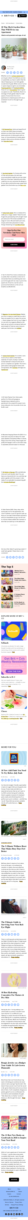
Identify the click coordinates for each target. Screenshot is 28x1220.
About (9, 1189)
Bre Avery (5, 777)
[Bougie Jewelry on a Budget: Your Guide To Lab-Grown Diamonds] (14, 1050)
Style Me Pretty (8, 141)
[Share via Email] (18, 72)
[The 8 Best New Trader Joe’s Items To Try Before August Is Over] (7, 581)
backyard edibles (19, 88)
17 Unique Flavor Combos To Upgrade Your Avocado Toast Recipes (19, 595)
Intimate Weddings (9, 482)
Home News (19, 23)
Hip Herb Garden (7, 173)
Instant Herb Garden (8, 356)
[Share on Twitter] (14, 72)
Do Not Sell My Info (14, 1196)
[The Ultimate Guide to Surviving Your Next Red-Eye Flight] (14, 906)
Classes (4, 711)
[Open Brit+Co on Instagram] (11, 1214)
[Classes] (14, 699)
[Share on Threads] (21, 72)
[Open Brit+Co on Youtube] (14, 1214)
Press (19, 1189)
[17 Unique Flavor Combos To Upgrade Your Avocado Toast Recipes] (7, 597)
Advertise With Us (10, 1191)
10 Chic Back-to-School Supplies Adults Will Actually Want (19, 603)
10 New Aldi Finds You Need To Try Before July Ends (13, 771)
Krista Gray (5, 931)
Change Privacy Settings (17, 1204)
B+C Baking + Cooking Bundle (10, 718)
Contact (19, 1194)
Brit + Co (23, 185)
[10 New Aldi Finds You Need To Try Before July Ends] (14, 758)
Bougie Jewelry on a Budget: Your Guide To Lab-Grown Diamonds (13, 1065)
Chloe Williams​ (6, 1144)
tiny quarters (13, 90)
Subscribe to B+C (8, 677)
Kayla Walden (6, 1001)
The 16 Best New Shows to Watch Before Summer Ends (19, 587)
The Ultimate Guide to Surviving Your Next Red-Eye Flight (12, 924)
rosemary (14, 367)
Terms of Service (9, 1202)
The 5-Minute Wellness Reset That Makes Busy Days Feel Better (13, 848)
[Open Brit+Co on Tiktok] (19, 1214)
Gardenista (4, 369)
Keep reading (15, 957)
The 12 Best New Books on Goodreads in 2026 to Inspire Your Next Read (13, 1137)
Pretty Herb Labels (7, 213)
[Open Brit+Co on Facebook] (6, 1214)
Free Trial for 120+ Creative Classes (12, 12)
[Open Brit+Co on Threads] (17, 1214)
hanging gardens (6, 88)
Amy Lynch (11, 66)
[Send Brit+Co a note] (22, 1214)
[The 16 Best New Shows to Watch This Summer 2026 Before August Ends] (7, 589)
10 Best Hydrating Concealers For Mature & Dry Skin (12, 995)
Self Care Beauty (10, 23)
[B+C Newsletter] (14, 665)
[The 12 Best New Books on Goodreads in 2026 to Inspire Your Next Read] (14, 1123)
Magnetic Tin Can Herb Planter (11, 314)
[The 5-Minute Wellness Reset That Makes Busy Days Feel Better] (14, 828)
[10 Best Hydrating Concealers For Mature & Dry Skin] (14, 980)
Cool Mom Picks (19, 225)
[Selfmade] (14, 631)
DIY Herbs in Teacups (8, 472)
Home (2, 23)
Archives (7, 1204)
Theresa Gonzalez (7, 855)
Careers (9, 1194)
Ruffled (19, 328)
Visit (13, 652)
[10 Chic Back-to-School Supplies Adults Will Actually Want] (7, 605)
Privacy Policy (18, 1202)
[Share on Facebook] (7, 72)
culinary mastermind (17, 76)
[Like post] (23, 557)
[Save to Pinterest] (11, 72)
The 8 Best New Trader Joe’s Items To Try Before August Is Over (20, 579)
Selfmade (5, 643)
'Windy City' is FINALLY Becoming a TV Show (20, 571)
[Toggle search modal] (15, 16)
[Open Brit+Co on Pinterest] (9, 1214)
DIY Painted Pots (7, 129)
